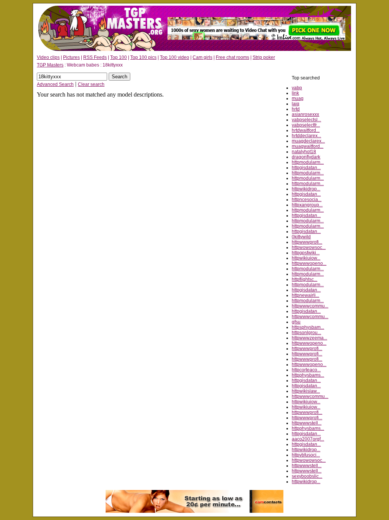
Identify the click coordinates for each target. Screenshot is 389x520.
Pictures (71, 57)
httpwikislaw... (306, 391)
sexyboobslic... (307, 476)
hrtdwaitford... (305, 130)
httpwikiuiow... (306, 258)
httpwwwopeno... (309, 263)
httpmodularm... (308, 162)
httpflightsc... (304, 279)
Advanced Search (55, 84)
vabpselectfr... (306, 125)
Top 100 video (174, 57)
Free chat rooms (232, 57)
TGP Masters (50, 65)
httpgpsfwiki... (305, 252)
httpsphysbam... (308, 327)
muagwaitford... (307, 146)
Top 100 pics (143, 57)
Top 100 (118, 57)
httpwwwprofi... (307, 242)
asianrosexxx (305, 114)
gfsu (296, 322)
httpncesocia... (306, 199)
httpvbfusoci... (306, 455)
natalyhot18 (304, 151)
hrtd (296, 109)
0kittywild (301, 236)
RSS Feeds (95, 57)
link (295, 93)
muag (298, 98)
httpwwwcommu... (310, 306)
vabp (297, 87)
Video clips (48, 57)
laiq (295, 103)
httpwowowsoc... (309, 247)
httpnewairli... (305, 295)
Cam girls (202, 57)
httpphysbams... (308, 375)
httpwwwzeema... (309, 338)
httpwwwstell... (306, 423)
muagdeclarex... (308, 141)
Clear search (91, 84)
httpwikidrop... (306, 189)
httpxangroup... (307, 205)
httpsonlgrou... (306, 332)
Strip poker (264, 57)
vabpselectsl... (306, 119)
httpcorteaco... (306, 370)
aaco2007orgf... (308, 439)
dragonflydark (306, 157)
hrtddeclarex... (306, 135)
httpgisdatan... (306, 167)
